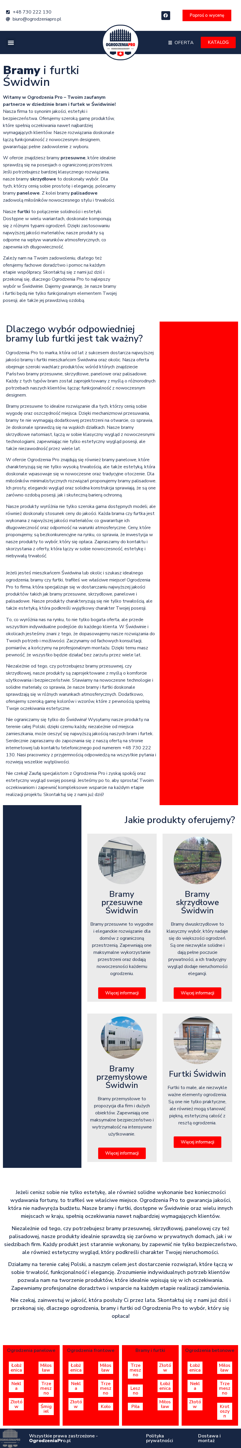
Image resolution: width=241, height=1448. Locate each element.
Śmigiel (46, 1408)
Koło (106, 1406)
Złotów (16, 1404)
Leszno (135, 1390)
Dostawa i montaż (209, 1438)
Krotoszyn (225, 1411)
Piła (135, 1406)
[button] (11, 42)
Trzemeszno (46, 1388)
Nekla (16, 1386)
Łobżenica (16, 1367)
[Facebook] (165, 15)
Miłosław (46, 1367)
